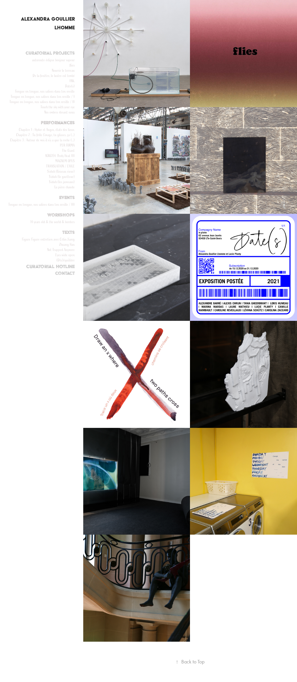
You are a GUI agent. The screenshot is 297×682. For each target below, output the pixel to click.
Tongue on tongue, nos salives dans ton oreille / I (43, 96)
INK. (72, 80)
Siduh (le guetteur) (62, 176)
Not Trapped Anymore (61, 249)
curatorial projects (50, 53)
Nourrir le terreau (63, 70)
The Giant (68, 150)
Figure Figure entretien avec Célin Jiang (48, 239)
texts (68, 232)
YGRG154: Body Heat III (60, 155)
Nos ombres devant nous (59, 112)
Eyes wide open (65, 254)
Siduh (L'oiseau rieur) (61, 171)
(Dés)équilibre (66, 260)
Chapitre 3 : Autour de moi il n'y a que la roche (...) (42, 140)
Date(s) (70, 86)
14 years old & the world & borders (52, 221)
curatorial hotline (50, 266)
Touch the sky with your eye (58, 106)
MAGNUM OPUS (65, 160)
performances (58, 122)
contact (65, 273)
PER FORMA (67, 145)
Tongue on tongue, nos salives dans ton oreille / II (42, 101)
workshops (61, 215)
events (67, 197)
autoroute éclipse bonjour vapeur (53, 59)
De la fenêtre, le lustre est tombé (54, 75)
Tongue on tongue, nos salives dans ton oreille (45, 91)
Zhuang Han (67, 244)
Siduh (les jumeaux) (62, 181)
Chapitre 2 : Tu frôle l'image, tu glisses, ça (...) (45, 134)
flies (72, 65)
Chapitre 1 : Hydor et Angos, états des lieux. (47, 129)
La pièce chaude (65, 186)
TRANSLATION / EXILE (60, 166)
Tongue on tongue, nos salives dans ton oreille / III (41, 204)
